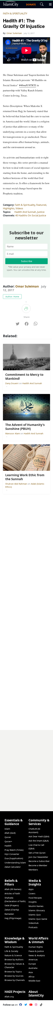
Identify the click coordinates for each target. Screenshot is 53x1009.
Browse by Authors (14, 959)
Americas (33, 959)
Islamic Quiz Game (38, 919)
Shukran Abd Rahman (16, 483)
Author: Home (12, 296)
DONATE (31, 4)
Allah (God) (10, 832)
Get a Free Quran (37, 852)
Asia (31, 972)
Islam (7, 828)
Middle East (34, 980)
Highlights (8, 208)
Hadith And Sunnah (25, 212)
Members (33, 869)
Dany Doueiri (12, 383)
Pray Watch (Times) (14, 850)
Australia (33, 968)
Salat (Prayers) (12, 905)
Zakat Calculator (13, 866)
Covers (32, 893)
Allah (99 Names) (13, 889)
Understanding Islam (15, 862)
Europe (32, 963)
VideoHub (34, 923)
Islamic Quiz (35, 914)
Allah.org (9, 996)
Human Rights (36, 946)
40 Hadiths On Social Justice (30, 215)
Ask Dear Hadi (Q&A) (39, 836)
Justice (40, 212)
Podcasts (33, 927)
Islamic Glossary (37, 910)
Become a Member (38, 865)
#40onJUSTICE (27, 85)
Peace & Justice (36, 951)
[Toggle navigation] (49, 3)
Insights (33, 901)
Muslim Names (36, 906)
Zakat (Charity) (12, 909)
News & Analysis (37, 955)
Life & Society (11, 951)
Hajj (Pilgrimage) (13, 918)
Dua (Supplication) (14, 858)
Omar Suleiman (27, 286)
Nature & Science (13, 955)
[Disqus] (26, 767)
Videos (19, 208)
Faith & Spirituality (15, 13)
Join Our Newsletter (38, 857)
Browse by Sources (14, 975)
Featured (41, 204)
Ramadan (9, 914)
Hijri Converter (12, 854)
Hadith (8, 845)
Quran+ (8, 841)
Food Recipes (35, 897)
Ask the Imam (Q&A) (39, 840)
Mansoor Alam (12, 433)
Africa (31, 976)
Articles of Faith (12, 893)
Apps (31, 889)
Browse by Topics (13, 971)
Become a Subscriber (39, 861)
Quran (8, 837)
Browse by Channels (15, 980)
